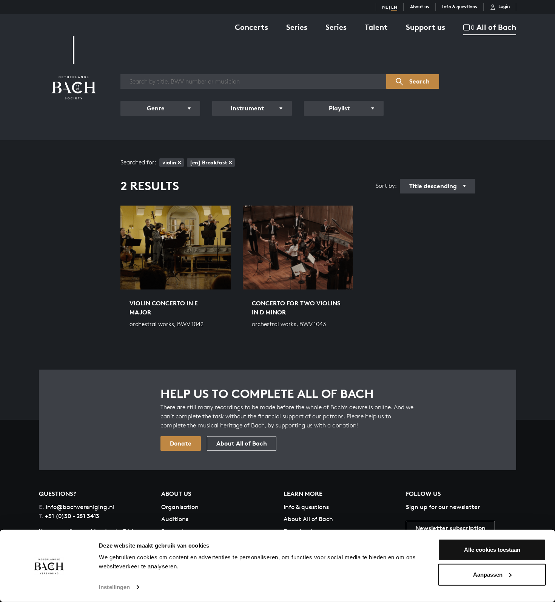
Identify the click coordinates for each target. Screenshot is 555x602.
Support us (425, 27)
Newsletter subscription (450, 528)
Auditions (174, 519)
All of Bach (496, 27)
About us (419, 6)
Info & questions (459, 6)
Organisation (180, 507)
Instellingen (114, 587)
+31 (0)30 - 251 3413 (69, 516)
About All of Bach (241, 443)
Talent (376, 27)
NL (385, 7)
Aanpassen (488, 574)
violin (169, 162)
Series (296, 27)
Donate (180, 443)
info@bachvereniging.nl (76, 507)
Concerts (251, 27)
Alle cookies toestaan (492, 549)
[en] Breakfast (208, 162)
